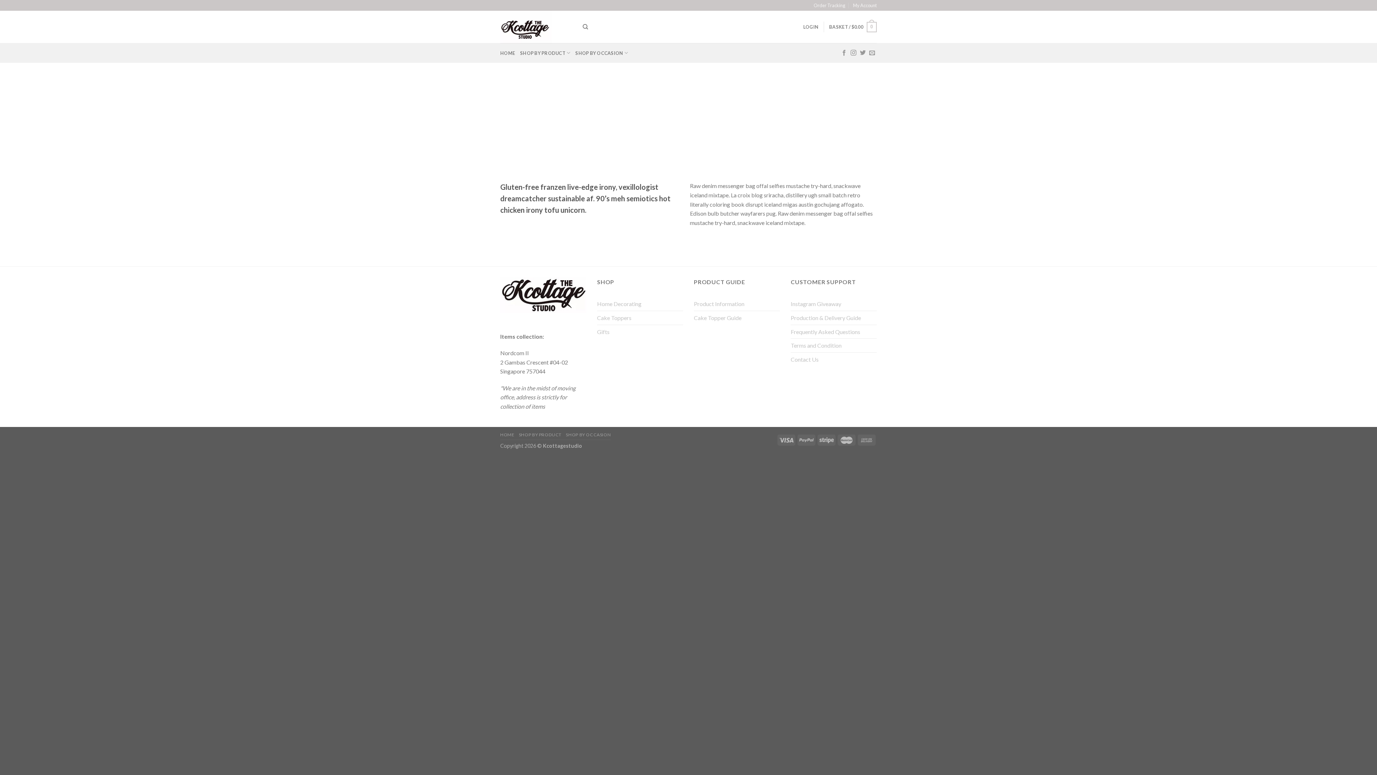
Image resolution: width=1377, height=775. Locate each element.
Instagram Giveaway (816, 303)
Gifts (603, 331)
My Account (865, 5)
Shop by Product (543, 53)
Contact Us (805, 359)
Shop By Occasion (599, 53)
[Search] (585, 27)
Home (507, 53)
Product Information (719, 303)
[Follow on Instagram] (853, 53)
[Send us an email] (872, 53)
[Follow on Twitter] (863, 53)
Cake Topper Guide (718, 317)
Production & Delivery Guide (826, 317)
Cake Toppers (614, 317)
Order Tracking (829, 5)
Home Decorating (619, 303)
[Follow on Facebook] (844, 53)
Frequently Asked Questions (825, 331)
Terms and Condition (816, 345)
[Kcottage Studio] (536, 27)
